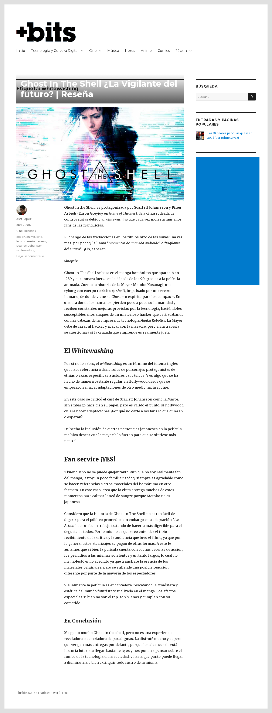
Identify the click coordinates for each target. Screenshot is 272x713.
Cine (93, 51)
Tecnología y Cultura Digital (55, 51)
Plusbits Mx (24, 693)
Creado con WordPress (52, 693)
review (41, 241)
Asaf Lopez (23, 219)
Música (113, 51)
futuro (20, 241)
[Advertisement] (228, 221)
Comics (164, 51)
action (20, 236)
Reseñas (30, 230)
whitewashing (25, 250)
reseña (30, 241)
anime (30, 236)
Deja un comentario (30, 256)
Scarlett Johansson (29, 245)
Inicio (20, 51)
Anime (146, 51)
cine (39, 236)
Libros (130, 51)
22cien (181, 51)
